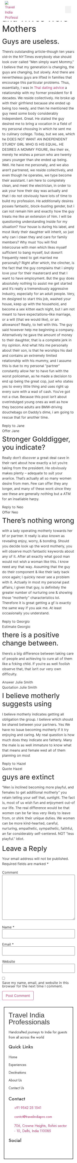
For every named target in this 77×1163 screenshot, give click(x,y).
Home (13, 1057)
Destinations (17, 1072)
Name (8, 927)
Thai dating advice (49, 87)
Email (8, 944)
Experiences (17, 1064)
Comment (10, 872)
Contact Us (16, 1088)
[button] (68, 9)
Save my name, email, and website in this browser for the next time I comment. (35, 984)
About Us (15, 1080)
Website (8, 961)
